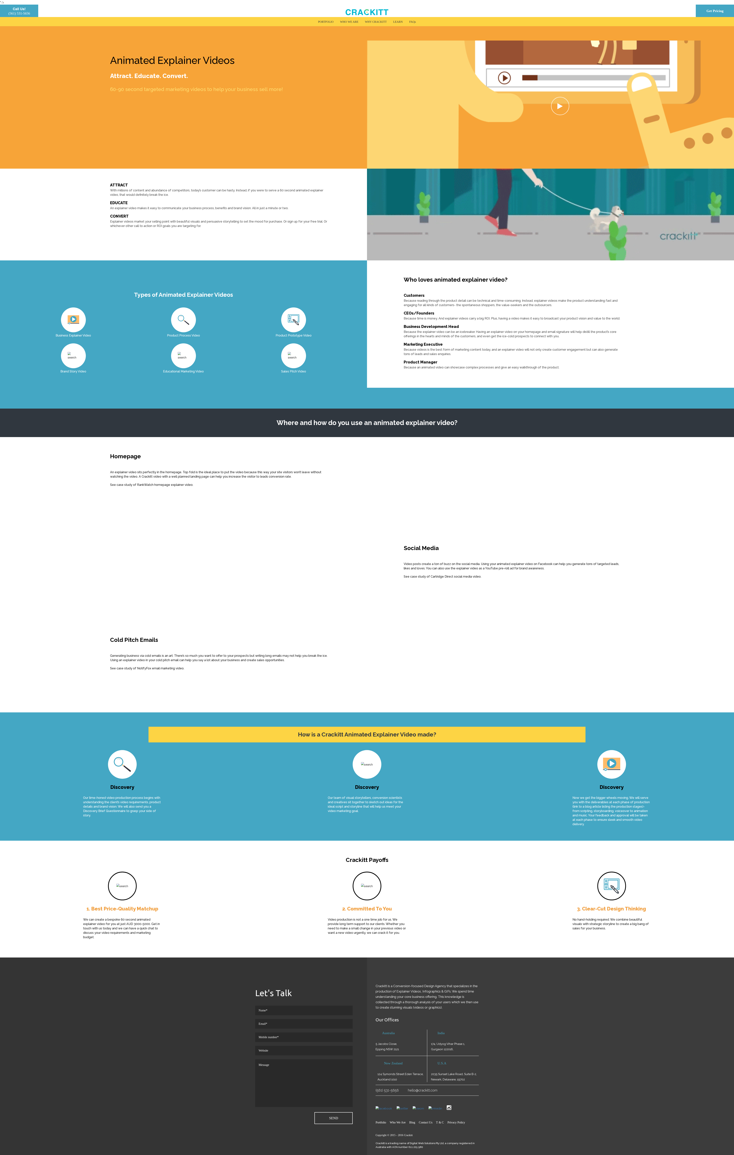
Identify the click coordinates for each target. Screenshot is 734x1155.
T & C (440, 1122)
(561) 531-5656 (19, 13)
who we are (349, 22)
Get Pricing (714, 11)
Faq (412, 22)
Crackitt (408, 1135)
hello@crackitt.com (422, 1090)
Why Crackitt (376, 22)
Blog (412, 1122)
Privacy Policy (456, 1122)
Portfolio (326, 22)
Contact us (425, 1122)
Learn (398, 22)
